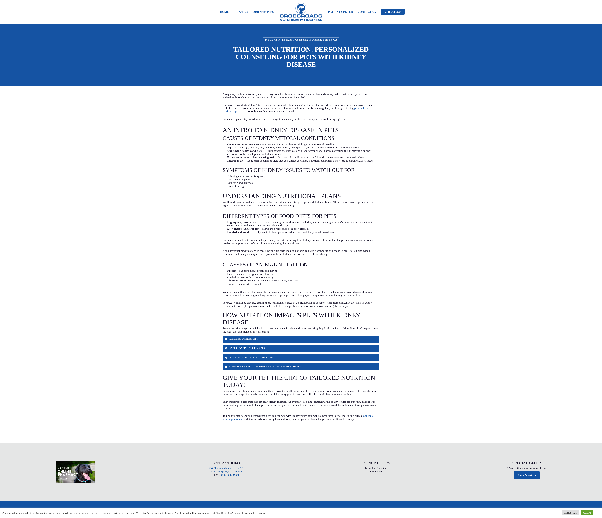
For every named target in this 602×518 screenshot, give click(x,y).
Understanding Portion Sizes (247, 348)
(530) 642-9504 (392, 11)
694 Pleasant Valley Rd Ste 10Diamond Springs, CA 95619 (226, 470)
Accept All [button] (587, 513)
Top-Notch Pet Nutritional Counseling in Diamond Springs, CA (301, 39)
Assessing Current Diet (243, 339)
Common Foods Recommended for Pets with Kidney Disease (265, 366)
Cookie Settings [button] (570, 513)
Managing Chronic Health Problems (251, 357)
